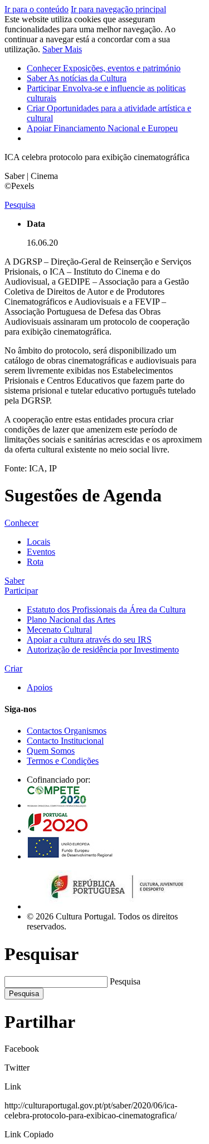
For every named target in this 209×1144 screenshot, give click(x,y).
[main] (104, 329)
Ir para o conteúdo (36, 9)
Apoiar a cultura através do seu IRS (89, 639)
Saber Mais (62, 49)
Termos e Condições (63, 760)
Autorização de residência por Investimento (103, 649)
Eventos (41, 551)
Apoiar (102, 128)
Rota (35, 561)
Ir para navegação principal (118, 9)
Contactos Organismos (66, 730)
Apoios (39, 687)
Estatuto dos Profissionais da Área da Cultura (106, 609)
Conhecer (104, 68)
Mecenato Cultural (59, 629)
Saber (77, 78)
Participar (21, 590)
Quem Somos (51, 750)
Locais (38, 541)
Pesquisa (125, 981)
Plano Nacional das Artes (71, 619)
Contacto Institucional (65, 740)
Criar (13, 668)
